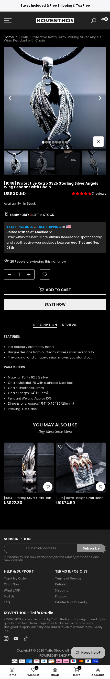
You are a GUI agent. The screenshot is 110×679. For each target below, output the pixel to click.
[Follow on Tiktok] (25, 638)
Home (9, 37)
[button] (82, 193)
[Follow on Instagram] (6, 638)
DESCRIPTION (45, 325)
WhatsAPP (12, 590)
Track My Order (15, 578)
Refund (60, 584)
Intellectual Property (71, 602)
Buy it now (55, 304)
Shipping (62, 590)
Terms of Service (68, 578)
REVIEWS (70, 325)
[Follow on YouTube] (16, 638)
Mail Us (9, 596)
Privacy (60, 596)
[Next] (99, 98)
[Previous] (10, 98)
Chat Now (11, 584)
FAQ (7, 602)
